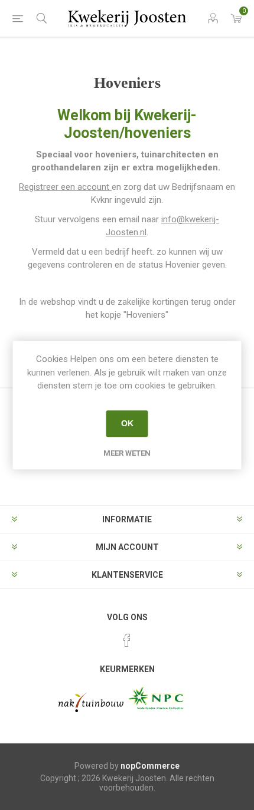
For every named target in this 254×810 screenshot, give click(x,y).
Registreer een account (65, 187)
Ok (127, 423)
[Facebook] (127, 640)
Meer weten (127, 453)
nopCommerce (150, 766)
